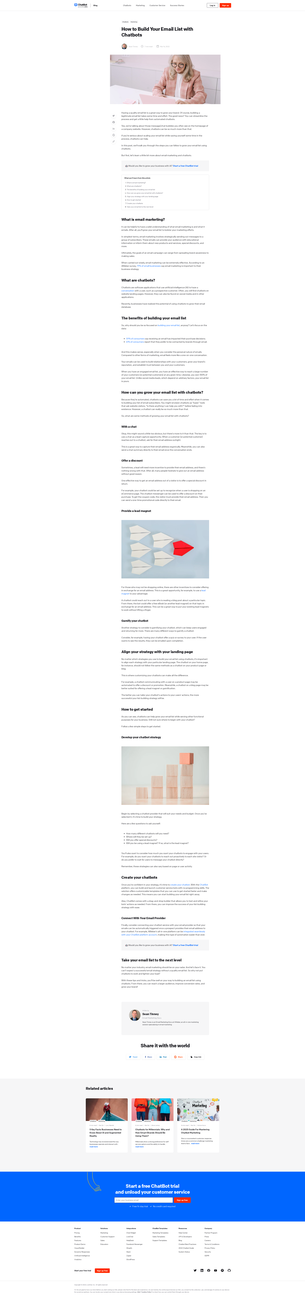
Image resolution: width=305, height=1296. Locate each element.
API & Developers (185, 1236)
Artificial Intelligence (82, 1255)
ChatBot (204, 884)
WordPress (130, 1259)
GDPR (207, 1255)
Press (207, 1236)
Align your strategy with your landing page (142, 196)
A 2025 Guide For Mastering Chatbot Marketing (195, 1131)
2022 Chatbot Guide (186, 1248)
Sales (102, 1240)
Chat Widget (131, 1233)
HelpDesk (130, 1240)
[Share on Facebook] (113, 122)
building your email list (169, 325)
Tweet (135, 1057)
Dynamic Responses (82, 1252)
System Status (184, 1252)
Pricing (77, 1233)
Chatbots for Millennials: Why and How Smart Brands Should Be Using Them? (152, 1132)
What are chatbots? (134, 186)
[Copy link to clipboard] (113, 141)
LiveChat (129, 1236)
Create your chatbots (135, 203)
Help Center (183, 1233)
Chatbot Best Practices (187, 1244)
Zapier (128, 1255)
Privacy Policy (210, 1248)
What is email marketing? (136, 182)
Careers (208, 1240)
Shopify (129, 1248)
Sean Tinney (133, 46)
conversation (127, 290)
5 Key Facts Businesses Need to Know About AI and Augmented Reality (106, 1132)
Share (149, 1057)
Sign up (225, 5)
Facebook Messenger (134, 1244)
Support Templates (159, 1240)
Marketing (134, 22)
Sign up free (182, 1200)
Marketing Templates (160, 1233)
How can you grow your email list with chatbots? (145, 193)
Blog (95, 5)
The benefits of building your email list (141, 189)
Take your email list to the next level (140, 207)
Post (165, 1057)
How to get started (134, 200)
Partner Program (211, 1233)
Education (104, 1244)
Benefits (77, 1236)
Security (208, 1252)
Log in (212, 5)
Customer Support (107, 1236)
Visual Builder (79, 1248)
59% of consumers (135, 338)
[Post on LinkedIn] (113, 128)
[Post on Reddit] (113, 135)
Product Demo (79, 1244)
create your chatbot (180, 884)
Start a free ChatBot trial (185, 165)
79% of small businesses (149, 266)
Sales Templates (158, 1236)
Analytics (77, 1259)
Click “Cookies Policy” (144, 1292)
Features (77, 1240)
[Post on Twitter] (113, 115)
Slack (128, 1252)
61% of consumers (135, 341)
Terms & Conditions (212, 1244)
